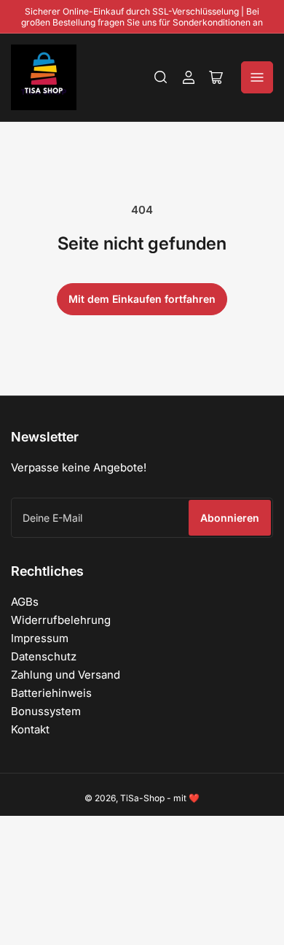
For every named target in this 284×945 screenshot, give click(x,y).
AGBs (25, 602)
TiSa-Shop (142, 797)
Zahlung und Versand (65, 675)
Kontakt (30, 729)
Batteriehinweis (51, 693)
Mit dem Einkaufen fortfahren (142, 299)
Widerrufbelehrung (61, 620)
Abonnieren (229, 518)
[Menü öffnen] (257, 77)
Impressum (39, 638)
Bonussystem (46, 711)
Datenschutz (43, 656)
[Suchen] (161, 77)
